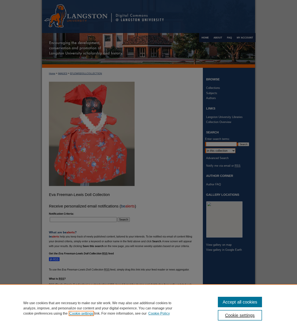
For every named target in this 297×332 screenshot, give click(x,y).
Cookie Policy (159, 313)
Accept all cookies (240, 302)
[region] (148, 308)
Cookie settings (81, 313)
